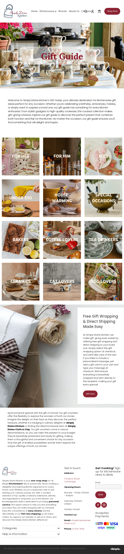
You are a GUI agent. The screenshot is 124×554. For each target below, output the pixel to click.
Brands (63, 11)
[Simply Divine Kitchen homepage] (15, 11)
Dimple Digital (21, 548)
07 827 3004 (78, 529)
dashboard (65, 548)
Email (97, 483)
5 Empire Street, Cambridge (72, 480)
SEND (100, 494)
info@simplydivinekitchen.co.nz (77, 522)
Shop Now (112, 11)
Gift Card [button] (90, 394)
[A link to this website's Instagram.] (104, 505)
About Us (74, 11)
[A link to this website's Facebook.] (98, 505)
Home (34, 11)
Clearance (87, 11)
